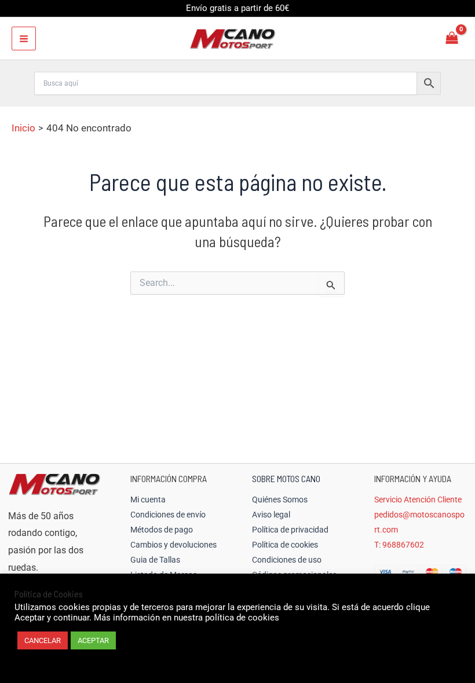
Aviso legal (271, 514)
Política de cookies (285, 544)
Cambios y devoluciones (173, 544)
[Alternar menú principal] (24, 39)
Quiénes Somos (280, 499)
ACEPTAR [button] (93, 640)
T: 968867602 (399, 544)
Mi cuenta (148, 499)
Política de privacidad (290, 529)
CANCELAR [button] (42, 640)
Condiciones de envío (168, 514)
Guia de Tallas (155, 559)
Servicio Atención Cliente (418, 499)
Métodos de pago (161, 529)
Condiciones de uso (286, 559)
